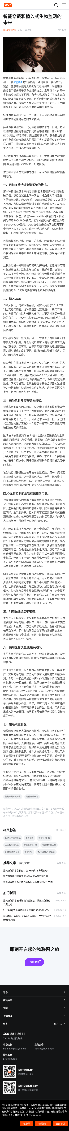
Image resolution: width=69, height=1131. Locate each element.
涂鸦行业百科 (10, 29)
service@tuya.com (44, 1048)
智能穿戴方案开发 (13, 796)
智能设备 (17, 82)
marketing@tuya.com (14, 1048)
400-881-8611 (14, 1034)
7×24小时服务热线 (12, 1038)
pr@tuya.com (10, 1058)
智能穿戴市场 (32, 796)
